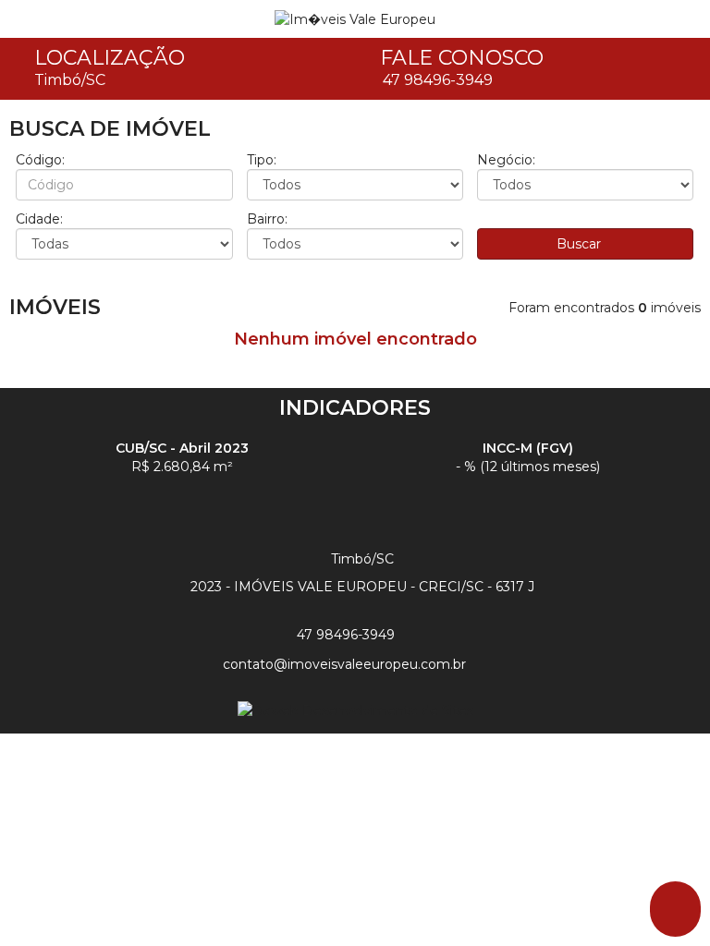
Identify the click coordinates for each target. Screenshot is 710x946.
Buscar (581, 244)
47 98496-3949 (438, 80)
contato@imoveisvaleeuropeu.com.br (348, 664)
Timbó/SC (69, 80)
